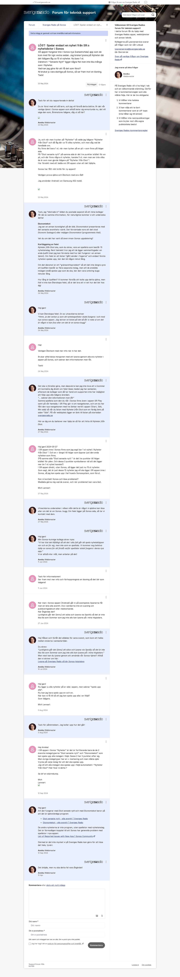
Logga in (135, 965)
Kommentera (96, 945)
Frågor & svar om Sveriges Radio (124, 2)
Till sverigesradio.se (42, 2)
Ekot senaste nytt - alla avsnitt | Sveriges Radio (65, 818)
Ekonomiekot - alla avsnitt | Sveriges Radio (63, 822)
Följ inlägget (91, 84)
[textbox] (67, 901)
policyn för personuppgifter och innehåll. (65, 944)
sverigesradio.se (45, 415)
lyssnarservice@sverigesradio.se (130, 49)
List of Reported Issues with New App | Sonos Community (65, 836)
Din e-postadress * (37, 931)
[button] (97, 915)
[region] (67, 63)
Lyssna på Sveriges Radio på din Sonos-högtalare (61, 661)
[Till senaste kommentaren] (107, 25)
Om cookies (146, 965)
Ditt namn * (33, 921)
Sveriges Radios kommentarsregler (131, 130)
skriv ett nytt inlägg (55, 885)
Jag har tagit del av (56, 944)
